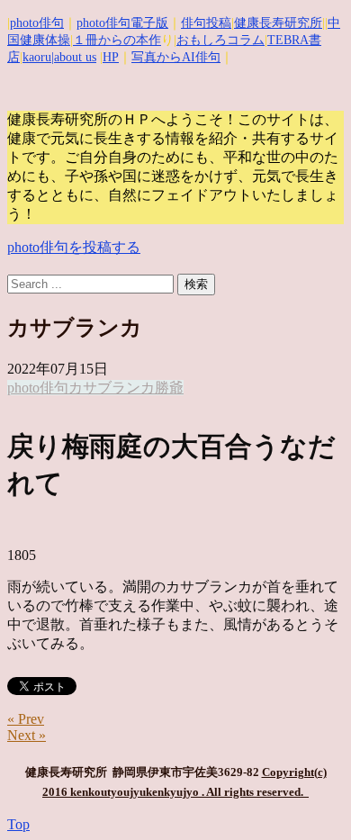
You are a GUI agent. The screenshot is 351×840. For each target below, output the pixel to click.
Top (18, 824)
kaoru (36, 57)
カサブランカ (111, 387)
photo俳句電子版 (122, 23)
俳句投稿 (206, 23)
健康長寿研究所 (278, 23)
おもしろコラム (220, 40)
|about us (73, 57)
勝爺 (169, 387)
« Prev (25, 719)
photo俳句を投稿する (73, 247)
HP (111, 57)
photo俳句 (37, 23)
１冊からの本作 (117, 40)
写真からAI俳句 (175, 57)
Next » (26, 735)
